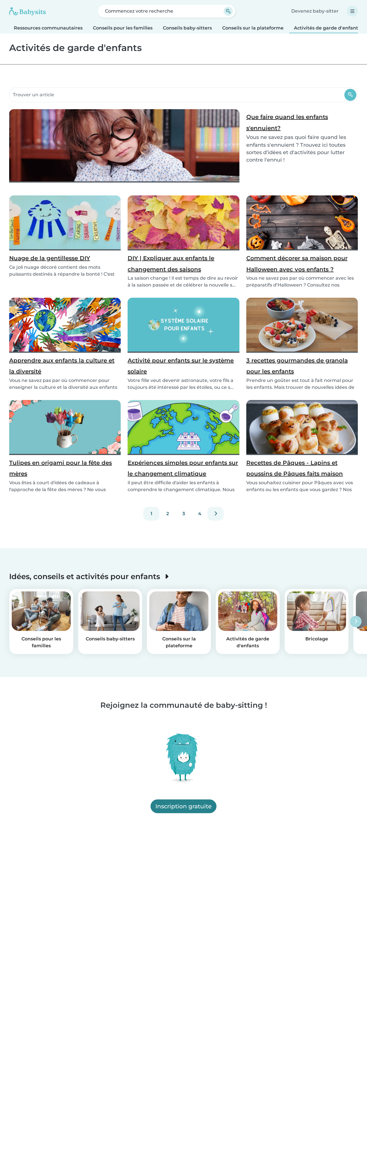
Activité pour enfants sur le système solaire (181, 366)
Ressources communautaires (48, 28)
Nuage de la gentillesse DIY (49, 258)
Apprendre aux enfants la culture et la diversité (61, 366)
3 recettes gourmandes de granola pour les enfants (297, 366)
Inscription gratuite (183, 806)
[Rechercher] (350, 95)
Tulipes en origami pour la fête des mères (60, 468)
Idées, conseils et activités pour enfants (85, 576)
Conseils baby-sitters (187, 28)
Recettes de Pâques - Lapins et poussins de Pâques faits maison (294, 468)
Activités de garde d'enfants (327, 28)
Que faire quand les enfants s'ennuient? (287, 122)
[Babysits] (27, 11)
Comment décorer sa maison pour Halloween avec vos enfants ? (297, 263)
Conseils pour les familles (123, 28)
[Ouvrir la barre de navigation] (352, 11)
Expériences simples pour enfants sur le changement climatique (183, 468)
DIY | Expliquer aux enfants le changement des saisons (171, 263)
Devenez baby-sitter (315, 11)
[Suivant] (216, 514)
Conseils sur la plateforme (253, 28)
